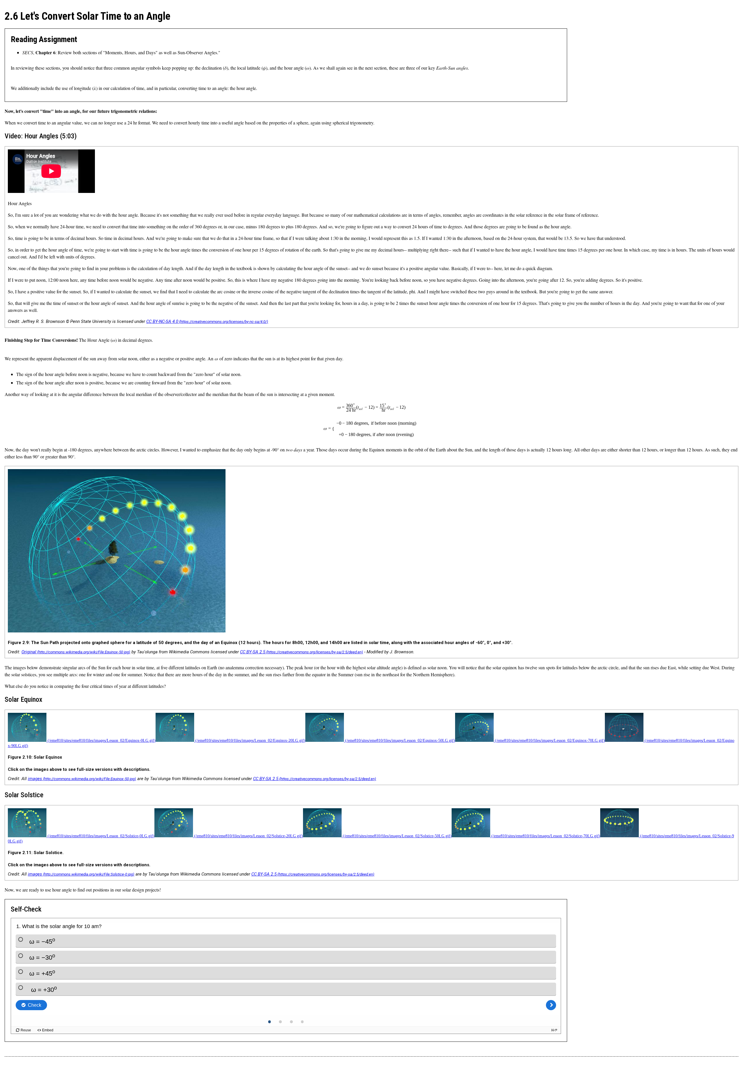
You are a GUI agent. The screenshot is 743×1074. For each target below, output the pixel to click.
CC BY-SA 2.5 (252, 651)
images (35, 778)
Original (28, 651)
